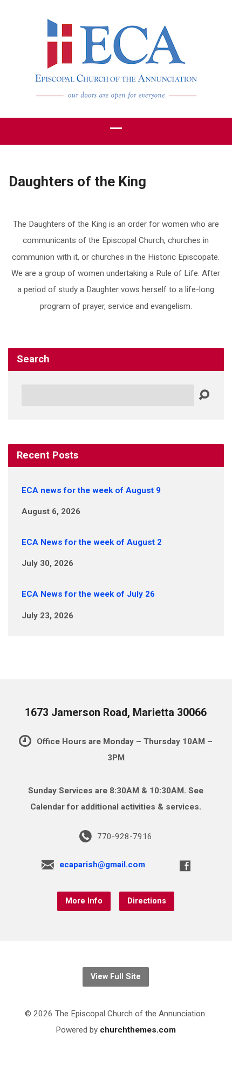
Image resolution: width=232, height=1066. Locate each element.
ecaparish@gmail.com (102, 864)
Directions (146, 901)
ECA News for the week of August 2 (92, 542)
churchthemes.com (138, 1030)
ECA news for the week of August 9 (91, 490)
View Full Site (116, 976)
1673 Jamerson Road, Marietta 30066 (116, 712)
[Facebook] (185, 865)
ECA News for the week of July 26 (88, 594)
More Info (84, 901)
